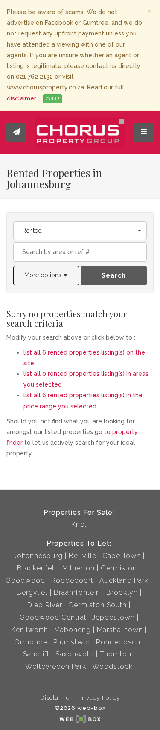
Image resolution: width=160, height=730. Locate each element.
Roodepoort (72, 580)
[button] (46, 275)
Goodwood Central (53, 617)
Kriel (79, 524)
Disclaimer (56, 697)
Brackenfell (36, 568)
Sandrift (36, 654)
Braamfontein (77, 592)
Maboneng (72, 630)
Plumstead (71, 642)
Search (114, 275)
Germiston (119, 568)
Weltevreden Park (55, 666)
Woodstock (112, 666)
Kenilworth (29, 630)
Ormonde (30, 642)
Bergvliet (32, 592)
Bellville (82, 556)
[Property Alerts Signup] (16, 132)
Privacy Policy (99, 697)
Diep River (44, 605)
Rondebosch (118, 642)
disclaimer (21, 98)
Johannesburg (38, 556)
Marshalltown (120, 630)
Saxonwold (74, 654)
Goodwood (25, 580)
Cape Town (121, 556)
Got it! (52, 99)
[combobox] (80, 230)
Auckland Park (123, 580)
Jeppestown (113, 617)
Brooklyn (122, 592)
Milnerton (78, 568)
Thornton (115, 654)
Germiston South (97, 605)
